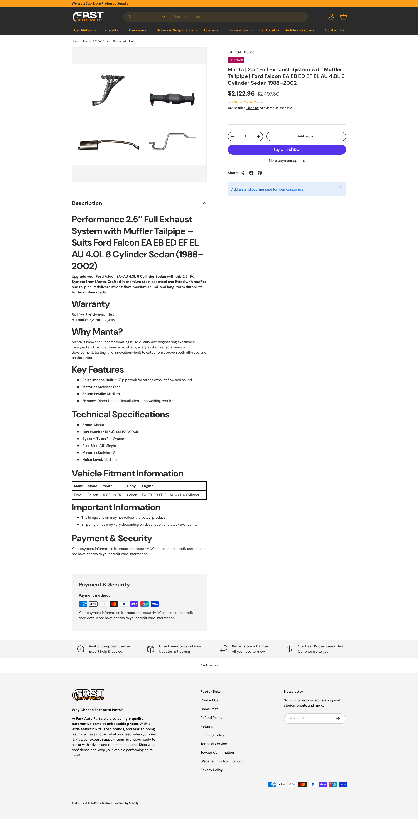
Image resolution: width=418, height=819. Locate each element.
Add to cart (306, 136)
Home (75, 41)
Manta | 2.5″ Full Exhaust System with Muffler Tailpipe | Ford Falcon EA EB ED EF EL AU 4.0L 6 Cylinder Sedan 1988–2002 (109, 41)
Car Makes (83, 30)
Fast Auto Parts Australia (97, 803)
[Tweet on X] (242, 173)
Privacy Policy (212, 770)
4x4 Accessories (299, 30)
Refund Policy (211, 717)
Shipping (252, 108)
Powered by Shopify (126, 803)
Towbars (211, 30)
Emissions (137, 30)
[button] (343, 16)
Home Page (210, 709)
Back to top (209, 665)
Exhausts (110, 30)
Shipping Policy (213, 735)
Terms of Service (214, 743)
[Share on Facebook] (251, 173)
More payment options (287, 160)
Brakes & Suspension (175, 30)
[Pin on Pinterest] (260, 173)
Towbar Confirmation (217, 752)
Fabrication (238, 30)
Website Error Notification (221, 761)
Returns (207, 726)
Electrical (267, 30)
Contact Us (334, 30)
